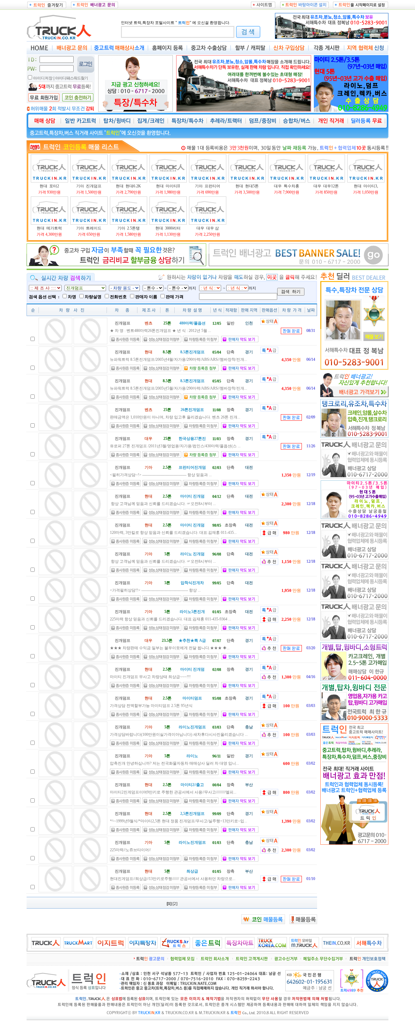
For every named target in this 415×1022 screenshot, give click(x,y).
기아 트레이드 (88, 228)
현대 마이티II (168, 186)
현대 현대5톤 (247, 186)
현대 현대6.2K (128, 186)
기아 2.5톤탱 (128, 228)
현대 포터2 (49, 186)
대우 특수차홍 (286, 186)
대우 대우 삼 (207, 228)
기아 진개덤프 (88, 186)
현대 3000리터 (168, 228)
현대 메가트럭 (49, 228)
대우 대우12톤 (326, 186)
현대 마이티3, (366, 186)
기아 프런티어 (207, 186)
